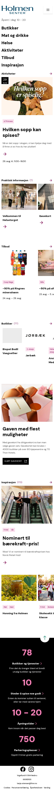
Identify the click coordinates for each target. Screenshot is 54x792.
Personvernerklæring (20, 788)
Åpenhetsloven (36, 788)
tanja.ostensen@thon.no (27, 783)
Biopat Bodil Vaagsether (10, 351)
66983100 (27, 779)
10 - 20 (13, 20)
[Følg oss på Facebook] (22, 769)
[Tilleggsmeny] (48, 10)
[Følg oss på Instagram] (31, 769)
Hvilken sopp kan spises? (22, 132)
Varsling (47, 788)
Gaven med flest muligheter (21, 432)
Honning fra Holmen (15, 613)
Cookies (7, 788)
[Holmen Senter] (17, 10)
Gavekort (45, 216)
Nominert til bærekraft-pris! (21, 541)
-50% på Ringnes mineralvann (14, 290)
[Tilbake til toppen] (44, 637)
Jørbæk (31, 355)
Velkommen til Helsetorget (12, 218)
